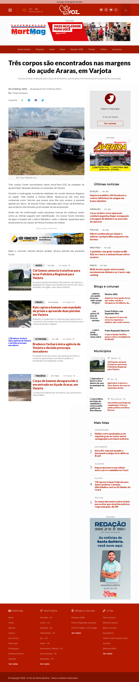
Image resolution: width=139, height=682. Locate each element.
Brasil (62, 49)
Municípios (102, 351)
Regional (40, 49)
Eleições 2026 (76, 49)
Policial (92, 49)
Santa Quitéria (24, 49)
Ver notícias (110, 123)
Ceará (52, 49)
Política (103, 49)
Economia (116, 49)
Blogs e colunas (106, 286)
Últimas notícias (106, 184)
